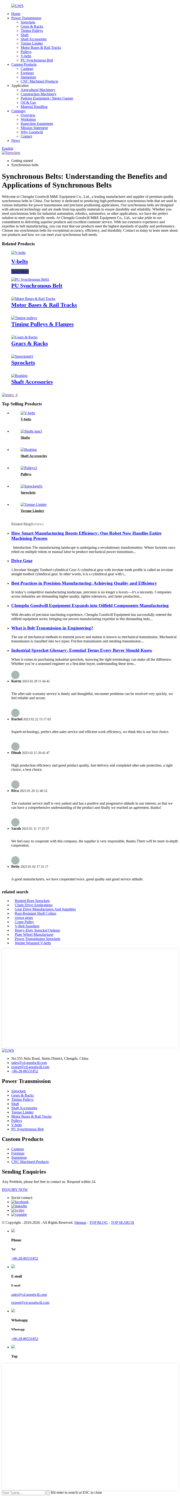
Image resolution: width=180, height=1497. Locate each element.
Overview (28, 115)
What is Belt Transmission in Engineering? (52, 628)
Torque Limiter (32, 43)
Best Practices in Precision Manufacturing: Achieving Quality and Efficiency (84, 583)
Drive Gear (22, 560)
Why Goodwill (32, 132)
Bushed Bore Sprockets (32, 901)
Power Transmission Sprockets (37, 939)
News (15, 140)
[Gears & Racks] (24, 337)
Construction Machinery (38, 94)
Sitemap (80, 1222)
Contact (26, 136)
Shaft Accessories (34, 39)
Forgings (27, 73)
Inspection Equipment (37, 124)
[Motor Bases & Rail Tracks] (33, 299)
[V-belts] (18, 253)
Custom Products (24, 64)
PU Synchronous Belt (37, 60)
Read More (20, 271)
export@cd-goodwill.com (30, 1067)
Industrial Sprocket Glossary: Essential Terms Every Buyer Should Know (81, 650)
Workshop (28, 119)
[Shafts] (31, 431)
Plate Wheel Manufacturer (34, 935)
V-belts (26, 56)
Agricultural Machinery (38, 90)
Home (15, 14)
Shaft (24, 35)
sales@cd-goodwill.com (29, 1063)
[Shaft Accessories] (19, 376)
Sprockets (28, 22)
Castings (27, 69)
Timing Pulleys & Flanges (42, 324)
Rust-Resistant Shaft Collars (35, 913)
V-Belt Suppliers (27, 926)
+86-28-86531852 (24, 1071)
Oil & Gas (28, 102)
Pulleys (26, 52)
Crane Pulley (24, 922)
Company (18, 111)
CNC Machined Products (39, 81)
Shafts (25, 437)
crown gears (24, 918)
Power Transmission (26, 18)
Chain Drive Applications (33, 905)
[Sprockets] (22, 356)
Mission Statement (34, 128)
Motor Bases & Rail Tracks (41, 48)
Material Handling (34, 107)
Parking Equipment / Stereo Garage (47, 98)
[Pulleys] (29, 468)
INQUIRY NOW (15, 1190)
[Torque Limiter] (34, 505)
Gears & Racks (32, 26)
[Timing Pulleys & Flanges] (24, 318)
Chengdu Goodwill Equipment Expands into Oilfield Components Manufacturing (90, 605)
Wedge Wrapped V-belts (33, 943)
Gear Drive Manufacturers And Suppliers (45, 909)
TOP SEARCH (122, 1222)
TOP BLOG (98, 1222)
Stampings (28, 77)
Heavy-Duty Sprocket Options (37, 930)
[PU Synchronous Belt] (30, 279)
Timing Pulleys (32, 31)
